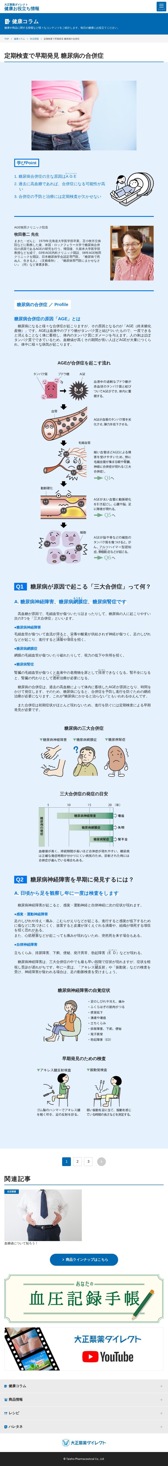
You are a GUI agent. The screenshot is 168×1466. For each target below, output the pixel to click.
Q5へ (112, 515)
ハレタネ (16, 1426)
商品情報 (16, 1399)
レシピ (14, 1413)
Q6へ (112, 558)
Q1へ (112, 478)
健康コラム (17, 1386)
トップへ (162, 1459)
